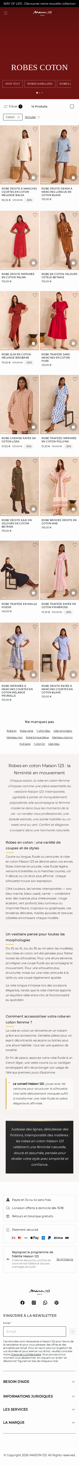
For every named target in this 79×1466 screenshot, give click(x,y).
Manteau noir (14, 737)
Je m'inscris (65, 1259)
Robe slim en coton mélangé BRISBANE (16, 356)
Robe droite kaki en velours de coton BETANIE (17, 523)
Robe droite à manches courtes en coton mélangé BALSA (19, 192)
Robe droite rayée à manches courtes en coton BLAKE (57, 689)
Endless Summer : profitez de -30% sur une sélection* (39, 4)
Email (7, 1323)
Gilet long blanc (62, 730)
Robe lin (12, 730)
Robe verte (26, 730)
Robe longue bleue (37, 737)
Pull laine (24, 743)
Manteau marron (62, 737)
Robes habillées (39, 83)
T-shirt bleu (43, 730)
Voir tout (12, 83)
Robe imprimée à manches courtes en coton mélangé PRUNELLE (17, 690)
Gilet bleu (54, 743)
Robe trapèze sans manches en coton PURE (56, 357)
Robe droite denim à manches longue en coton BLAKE (57, 192)
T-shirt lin (39, 743)
